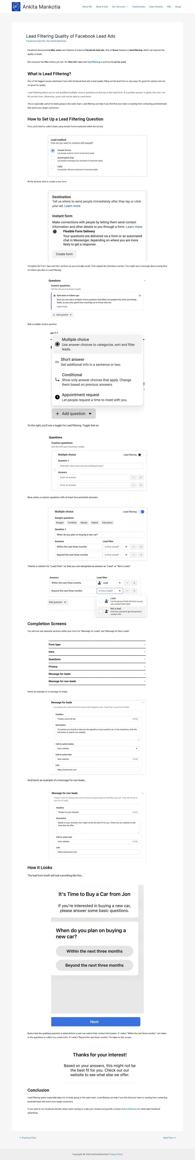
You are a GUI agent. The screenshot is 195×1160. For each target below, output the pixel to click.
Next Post (169, 1137)
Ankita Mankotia (41, 7)
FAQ (169, 6)
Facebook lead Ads (35, 41)
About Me (87, 6)
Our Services (118, 6)
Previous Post (27, 1137)
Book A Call (102, 6)
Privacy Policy (115, 1154)
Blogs (178, 6)
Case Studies (156, 6)
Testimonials (138, 6)
